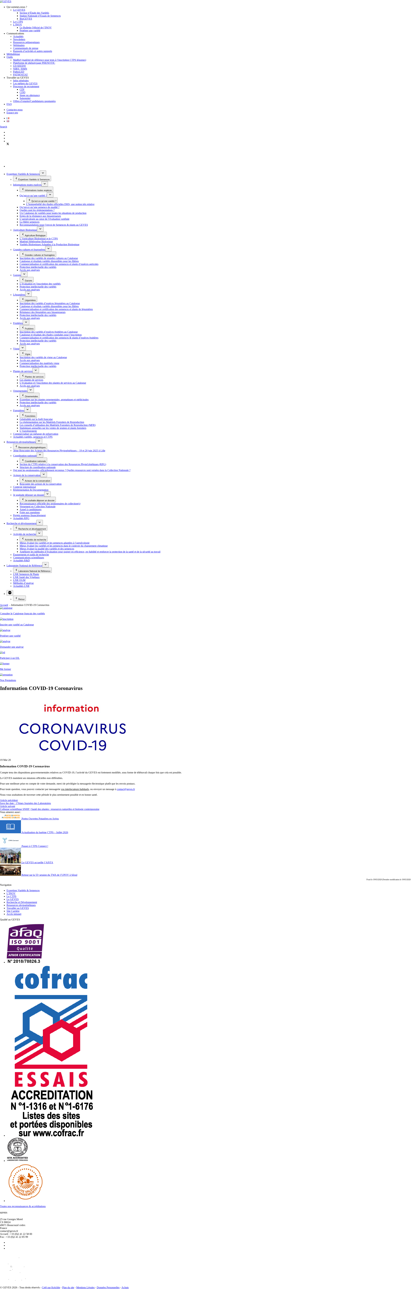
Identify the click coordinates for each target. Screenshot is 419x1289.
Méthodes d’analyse (23, 583)
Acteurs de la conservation (26, 475)
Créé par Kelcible (51, 1287)
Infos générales (21, 80)
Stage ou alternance (30, 95)
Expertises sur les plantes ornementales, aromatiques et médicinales (54, 399)
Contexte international (24, 487)
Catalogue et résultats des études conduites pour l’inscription (51, 334)
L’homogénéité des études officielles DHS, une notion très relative (60, 204)
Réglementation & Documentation (30, 489)
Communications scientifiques (28, 557)
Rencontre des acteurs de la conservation (41, 484)
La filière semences (29, 222)
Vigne (16, 348)
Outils (10, 57)
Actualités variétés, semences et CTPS (33, 436)
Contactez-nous (15, 109)
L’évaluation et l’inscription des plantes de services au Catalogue (53, 382)
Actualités (18, 36)
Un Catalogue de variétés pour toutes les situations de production (53, 213)
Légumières (19, 294)
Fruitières (18, 323)
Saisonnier (25, 98)
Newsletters (19, 39)
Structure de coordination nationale (38, 467)
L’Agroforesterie (28, 431)
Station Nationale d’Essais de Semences (40, 15)
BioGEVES (26, 18)
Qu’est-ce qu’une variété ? (33, 195)
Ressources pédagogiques (26, 42)
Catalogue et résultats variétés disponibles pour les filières (49, 261)
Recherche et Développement (22, 902)
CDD (22, 92)
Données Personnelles (108, 1287)
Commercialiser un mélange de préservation (35, 434)
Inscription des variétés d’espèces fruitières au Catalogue (49, 331)
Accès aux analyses (30, 270)
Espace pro (12, 112)
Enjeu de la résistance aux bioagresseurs (40, 216)
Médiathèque (13, 54)
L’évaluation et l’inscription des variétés (40, 283)
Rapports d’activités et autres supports (32, 51)
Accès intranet (14, 914)
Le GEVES (19, 10)
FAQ (9, 104)
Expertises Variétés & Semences (23, 174)
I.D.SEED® (19, 65)
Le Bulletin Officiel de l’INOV (36, 27)
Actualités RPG (21, 518)
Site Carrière (13, 911)
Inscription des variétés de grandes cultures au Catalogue (49, 258)
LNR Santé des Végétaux (26, 577)
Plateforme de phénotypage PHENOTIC (34, 63)
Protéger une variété (30, 30)
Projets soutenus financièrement (29, 515)
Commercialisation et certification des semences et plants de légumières (56, 309)
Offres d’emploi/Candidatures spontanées (34, 101)
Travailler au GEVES (18, 908)
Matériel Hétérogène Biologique (36, 241)
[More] (10, 593)
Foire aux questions (30, 512)
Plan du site (68, 1287)
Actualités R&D (21, 560)
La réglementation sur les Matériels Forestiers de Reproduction (52, 422)
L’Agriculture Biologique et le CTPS (39, 238)
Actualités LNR (21, 586)
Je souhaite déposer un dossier (28, 495)
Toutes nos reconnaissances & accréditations (23, 1206)
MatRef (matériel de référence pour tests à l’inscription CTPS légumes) (49, 60)
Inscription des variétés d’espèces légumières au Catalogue (50, 303)
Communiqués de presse (25, 48)
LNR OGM (19, 580)
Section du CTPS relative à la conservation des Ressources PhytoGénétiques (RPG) (63, 464)
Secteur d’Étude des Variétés (34, 12)
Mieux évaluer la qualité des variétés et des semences (47, 548)
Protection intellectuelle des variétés (38, 267)
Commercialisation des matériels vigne (39, 363)
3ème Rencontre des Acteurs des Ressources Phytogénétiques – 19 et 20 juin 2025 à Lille (59, 450)
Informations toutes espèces (27, 184)
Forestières (18, 410)
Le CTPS (18, 21)
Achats (125, 1287)
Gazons (17, 275)
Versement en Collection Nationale (37, 506)
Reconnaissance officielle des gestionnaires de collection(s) (50, 503)
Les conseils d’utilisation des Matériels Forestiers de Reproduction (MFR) (58, 425)
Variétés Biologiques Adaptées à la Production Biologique (49, 244)
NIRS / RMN (20, 68)
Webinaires (19, 45)
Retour (21, 599)
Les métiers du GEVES (25, 83)
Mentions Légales (85, 1287)
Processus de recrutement (26, 86)
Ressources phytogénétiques (21, 442)
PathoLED (18, 71)
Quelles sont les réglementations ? (37, 210)
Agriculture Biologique (25, 230)
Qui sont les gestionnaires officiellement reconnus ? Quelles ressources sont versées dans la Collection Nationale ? (71, 470)
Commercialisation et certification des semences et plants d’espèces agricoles (59, 264)
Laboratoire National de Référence (24, 565)
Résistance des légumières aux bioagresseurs (42, 312)
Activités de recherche (24, 534)
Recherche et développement (21, 523)
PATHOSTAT (20, 74)
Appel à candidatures (30, 509)
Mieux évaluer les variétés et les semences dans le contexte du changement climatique (64, 545)
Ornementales (20, 390)
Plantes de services (22, 371)
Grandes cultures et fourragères (29, 249)
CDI (22, 89)
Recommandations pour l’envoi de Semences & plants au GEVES (54, 224)
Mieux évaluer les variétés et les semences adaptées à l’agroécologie (55, 542)
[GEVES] (5, 1)
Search (3, 126)
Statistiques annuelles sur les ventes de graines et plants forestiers (53, 428)
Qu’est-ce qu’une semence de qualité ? (39, 207)
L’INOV (17, 24)
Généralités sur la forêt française (36, 419)
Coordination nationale (25, 455)
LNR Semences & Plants (26, 574)
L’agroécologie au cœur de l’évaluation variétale (44, 219)
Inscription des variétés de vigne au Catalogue (43, 357)
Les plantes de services (31, 380)
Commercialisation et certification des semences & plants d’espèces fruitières (59, 337)
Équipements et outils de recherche (31, 554)
